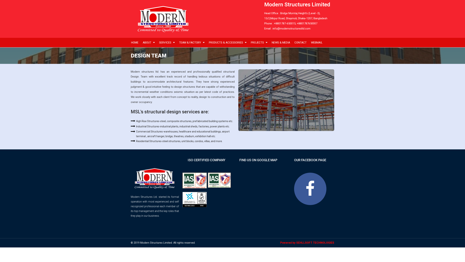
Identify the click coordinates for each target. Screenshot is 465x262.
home (134, 42)
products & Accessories (226, 42)
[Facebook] (310, 189)
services (165, 42)
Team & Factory (190, 42)
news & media (281, 42)
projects (257, 42)
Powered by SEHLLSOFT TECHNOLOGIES (307, 242)
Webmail (317, 42)
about (147, 42)
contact (300, 42)
